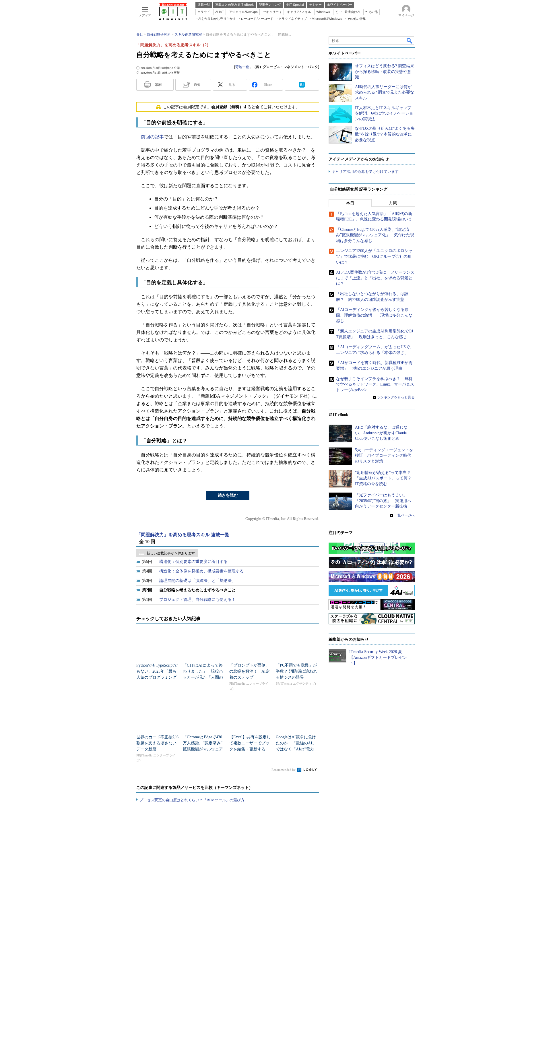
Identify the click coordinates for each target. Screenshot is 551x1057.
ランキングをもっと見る (396, 397)
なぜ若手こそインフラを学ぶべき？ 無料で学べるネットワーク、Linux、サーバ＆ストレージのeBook (375, 384)
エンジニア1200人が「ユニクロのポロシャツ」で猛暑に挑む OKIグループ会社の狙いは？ (374, 256)
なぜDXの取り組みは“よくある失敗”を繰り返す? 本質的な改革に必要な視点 (385, 134)
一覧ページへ (404, 515)
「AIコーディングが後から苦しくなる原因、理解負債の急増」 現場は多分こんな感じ (374, 315)
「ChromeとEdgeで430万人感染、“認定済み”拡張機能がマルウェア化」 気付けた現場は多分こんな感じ (203, 749)
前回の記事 (152, 136)
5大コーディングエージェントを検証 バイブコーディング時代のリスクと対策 (384, 455)
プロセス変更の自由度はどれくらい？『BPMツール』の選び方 (192, 800)
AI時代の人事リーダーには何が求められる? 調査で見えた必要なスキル (384, 92)
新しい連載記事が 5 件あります (171, 553)
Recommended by (283, 769)
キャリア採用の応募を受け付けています (365, 171)
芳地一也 (242, 67)
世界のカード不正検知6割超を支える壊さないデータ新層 (157, 743)
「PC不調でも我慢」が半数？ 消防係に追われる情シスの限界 (296, 671)
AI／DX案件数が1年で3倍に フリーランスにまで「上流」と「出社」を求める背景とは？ (375, 278)
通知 (197, 85)
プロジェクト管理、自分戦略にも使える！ (197, 599)
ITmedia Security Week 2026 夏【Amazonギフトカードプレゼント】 (378, 657)
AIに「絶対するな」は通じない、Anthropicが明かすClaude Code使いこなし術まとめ (381, 433)
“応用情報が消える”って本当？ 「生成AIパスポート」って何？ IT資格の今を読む (385, 478)
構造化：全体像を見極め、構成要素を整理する (201, 571)
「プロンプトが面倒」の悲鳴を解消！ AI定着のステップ (249, 671)
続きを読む (228, 495)
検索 (410, 40)
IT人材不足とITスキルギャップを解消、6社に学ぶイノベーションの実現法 (384, 113)
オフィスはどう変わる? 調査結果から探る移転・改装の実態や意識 (384, 71)
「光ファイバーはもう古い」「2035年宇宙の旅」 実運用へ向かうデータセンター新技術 (383, 500)
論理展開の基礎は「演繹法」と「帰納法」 (197, 580)
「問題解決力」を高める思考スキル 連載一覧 (182, 534)
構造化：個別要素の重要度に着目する (193, 562)
